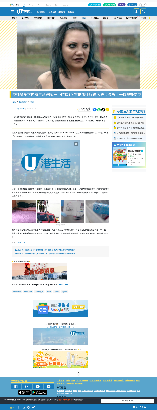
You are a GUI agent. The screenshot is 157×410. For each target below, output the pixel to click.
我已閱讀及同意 (127, 400)
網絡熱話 (39, 291)
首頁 (14, 101)
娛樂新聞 (61, 12)
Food (39, 5)
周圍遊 (105, 18)
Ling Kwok (20, 108)
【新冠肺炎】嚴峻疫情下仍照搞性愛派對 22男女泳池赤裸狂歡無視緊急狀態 (45, 249)
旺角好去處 (130, 380)
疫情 (65, 291)
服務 (49, 291)
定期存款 (71, 12)
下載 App (133, 5)
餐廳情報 (60, 383)
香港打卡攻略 (131, 18)
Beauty (48, 5)
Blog (56, 5)
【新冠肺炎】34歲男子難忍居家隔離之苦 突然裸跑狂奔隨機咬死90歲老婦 (44, 253)
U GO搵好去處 (95, 5)
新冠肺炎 (17, 291)
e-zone (65, 5)
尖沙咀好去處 (82, 380)
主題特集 (145, 18)
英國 (57, 291)
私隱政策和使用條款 (65, 400)
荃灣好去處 (119, 380)
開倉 (73, 380)
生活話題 (23, 101)
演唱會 (14, 18)
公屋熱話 (52, 12)
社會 (138, 380)
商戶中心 (121, 5)
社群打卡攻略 (110, 5)
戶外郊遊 (70, 383)
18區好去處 (117, 18)
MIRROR (21, 242)
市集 (68, 380)
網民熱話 (28, 291)
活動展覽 (60, 380)
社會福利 (79, 383)
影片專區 (95, 18)
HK (24, 5)
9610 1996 (63, 284)
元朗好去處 (107, 380)
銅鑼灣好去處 (95, 380)
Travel (31, 5)
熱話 (32, 101)
